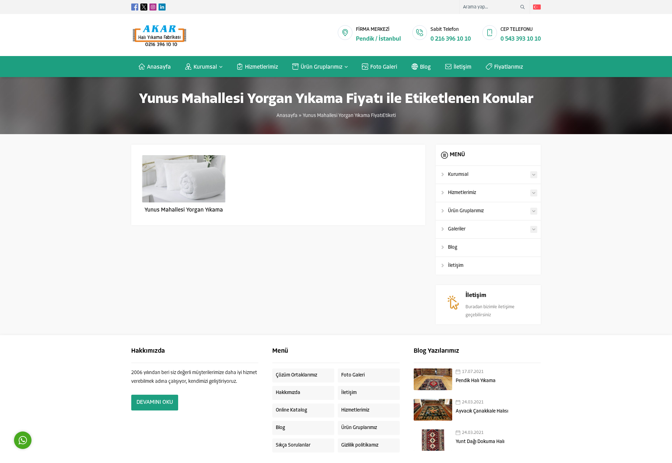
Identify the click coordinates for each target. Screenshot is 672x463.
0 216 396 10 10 (450, 39)
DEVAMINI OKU (154, 402)
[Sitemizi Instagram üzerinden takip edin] (152, 7)
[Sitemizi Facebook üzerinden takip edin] (134, 7)
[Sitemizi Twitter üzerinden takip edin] (143, 7)
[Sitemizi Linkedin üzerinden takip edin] (162, 7)
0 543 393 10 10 (520, 39)
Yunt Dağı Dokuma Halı (480, 441)
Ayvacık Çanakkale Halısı (482, 411)
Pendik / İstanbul (378, 39)
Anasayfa (287, 115)
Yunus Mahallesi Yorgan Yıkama (184, 210)
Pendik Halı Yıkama (476, 380)
